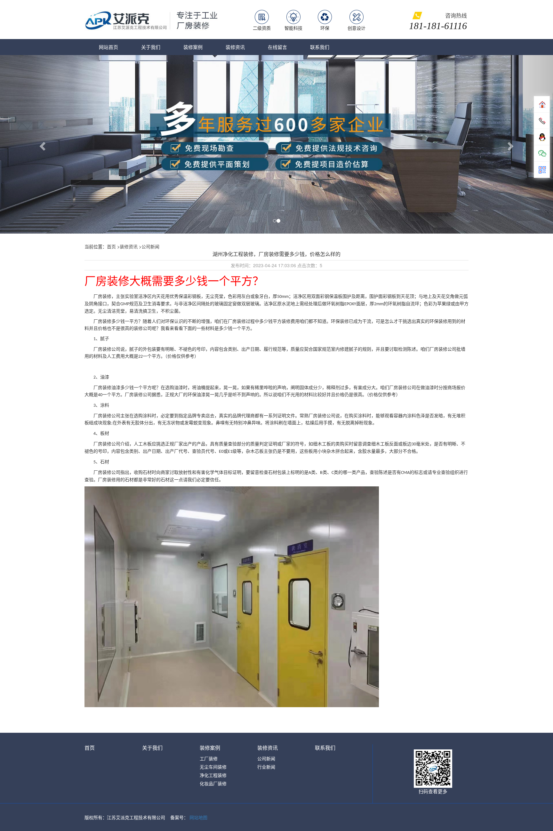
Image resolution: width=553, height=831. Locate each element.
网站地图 (198, 817)
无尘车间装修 (213, 766)
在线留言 (277, 47)
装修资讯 (235, 47)
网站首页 (108, 47)
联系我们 (319, 47)
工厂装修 (209, 758)
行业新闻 (266, 766)
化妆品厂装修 (213, 783)
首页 (111, 246)
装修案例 (193, 47)
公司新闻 (150, 246)
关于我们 (150, 47)
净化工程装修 (213, 775)
